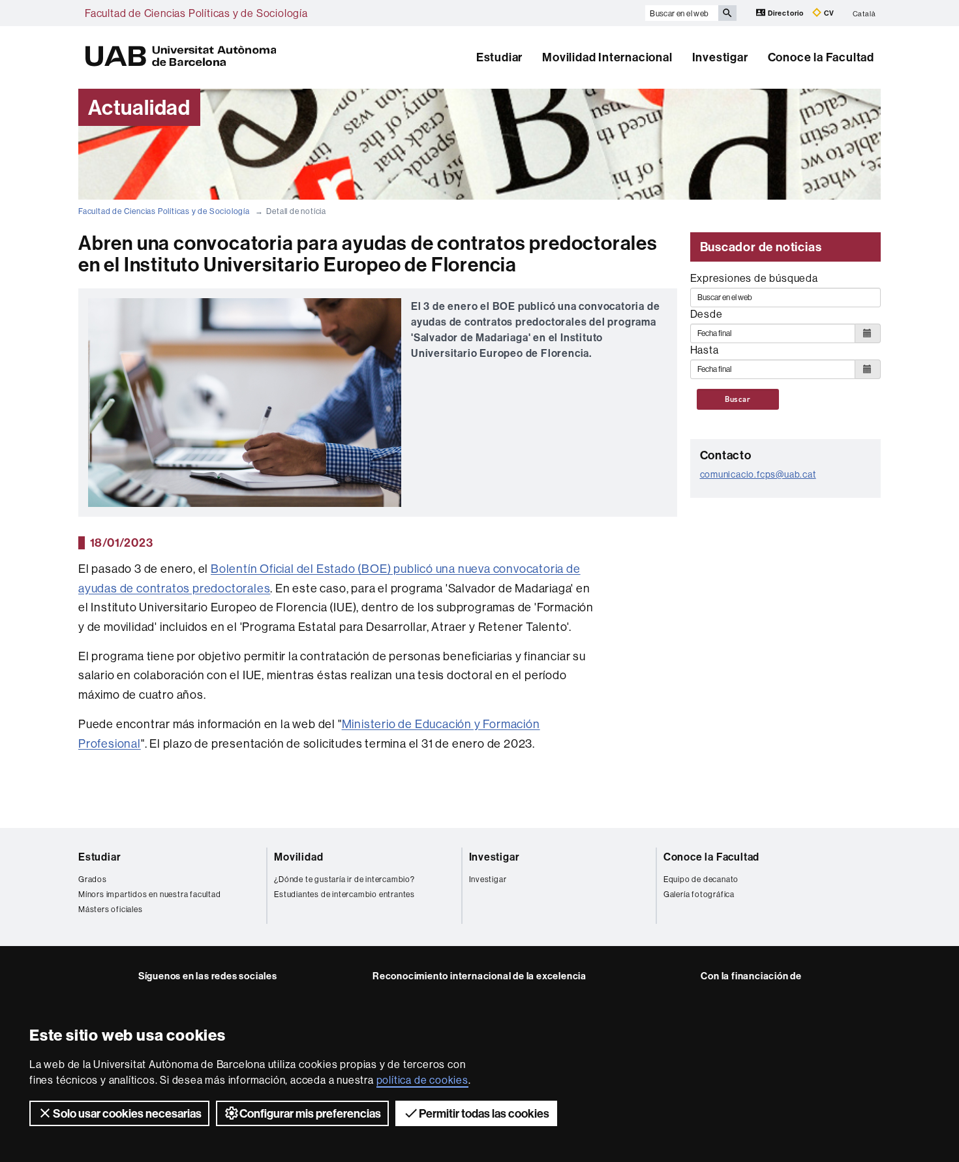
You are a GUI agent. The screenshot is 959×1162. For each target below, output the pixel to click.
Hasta (704, 349)
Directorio (786, 13)
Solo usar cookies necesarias (127, 1113)
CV (828, 13)
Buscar (738, 399)
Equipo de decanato (700, 879)
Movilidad (298, 856)
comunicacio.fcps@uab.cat (758, 474)
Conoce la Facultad (821, 57)
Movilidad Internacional (607, 57)
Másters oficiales (110, 909)
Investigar (720, 57)
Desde (706, 313)
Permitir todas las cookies (484, 1113)
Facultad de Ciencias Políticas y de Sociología (196, 13)
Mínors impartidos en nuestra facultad (149, 894)
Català (864, 13)
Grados (92, 879)
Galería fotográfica (699, 894)
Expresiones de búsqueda (754, 277)
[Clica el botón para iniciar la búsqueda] (727, 13)
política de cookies (422, 1079)
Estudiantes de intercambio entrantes (344, 894)
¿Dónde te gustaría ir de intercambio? (344, 879)
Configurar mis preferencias (310, 1113)
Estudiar (499, 57)
